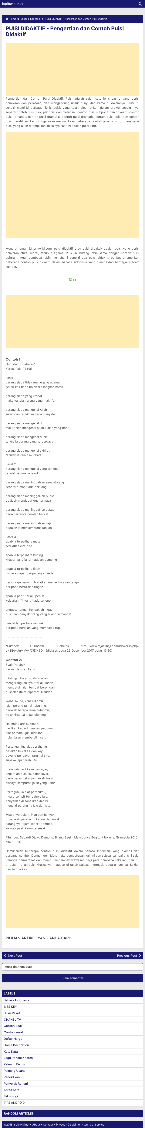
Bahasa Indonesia (16, 1000)
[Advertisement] (72, 69)
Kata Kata (11, 1051)
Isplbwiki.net (12, 4)
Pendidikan (12, 1077)
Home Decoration (16, 1045)
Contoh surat (13, 1032)
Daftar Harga (13, 1039)
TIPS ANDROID (14, 1103)
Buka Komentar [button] (72, 978)
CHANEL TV (12, 1019)
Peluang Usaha (14, 1071)
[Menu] (133, 4)
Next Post (15, 955)
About (36, 1124)
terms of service (94, 1124)
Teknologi (11, 1096)
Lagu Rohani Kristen (18, 1058)
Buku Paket (12, 1013)
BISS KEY (10, 1007)
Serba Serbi (12, 1090)
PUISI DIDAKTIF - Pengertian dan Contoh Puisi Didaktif (65, 31)
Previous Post (127, 955)
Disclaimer (74, 1124)
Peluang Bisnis (14, 1064)
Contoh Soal (13, 1026)
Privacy (60, 1124)
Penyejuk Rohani (16, 1083)
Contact (48, 1124)
